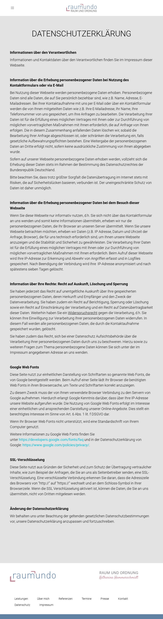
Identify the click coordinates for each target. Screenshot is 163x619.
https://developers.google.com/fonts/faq (51, 439)
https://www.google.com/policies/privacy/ (55, 445)
